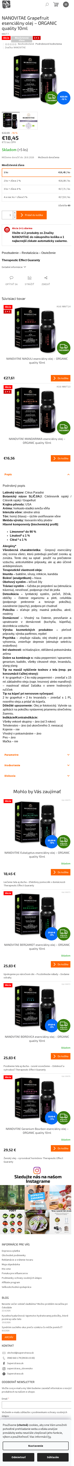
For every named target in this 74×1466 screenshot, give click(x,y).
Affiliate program (11, 1282)
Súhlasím (53, 1457)
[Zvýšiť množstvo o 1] (14, 213)
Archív (9, 1337)
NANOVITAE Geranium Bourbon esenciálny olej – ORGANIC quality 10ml (37, 1130)
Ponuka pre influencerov (15, 1273)
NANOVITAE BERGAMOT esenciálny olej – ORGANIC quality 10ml (37, 946)
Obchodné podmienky (14, 1255)
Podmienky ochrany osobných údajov (22, 1278)
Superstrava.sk (15, 1363)
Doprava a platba (11, 1251)
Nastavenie (35, 1446)
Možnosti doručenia (48, 157)
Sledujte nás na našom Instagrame (38, 1178)
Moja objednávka (11, 1264)
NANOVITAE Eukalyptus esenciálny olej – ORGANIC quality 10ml (37, 854)
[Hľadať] (47, 4)
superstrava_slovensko (20, 1368)
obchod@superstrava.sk (20, 1353)
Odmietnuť (18, 1457)
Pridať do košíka (34, 214)
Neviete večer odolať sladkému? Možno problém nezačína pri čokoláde (35, 1305)
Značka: (15, 47)
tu (49, 1437)
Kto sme (6, 1269)
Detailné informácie (12, 267)
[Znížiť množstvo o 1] (14, 217)
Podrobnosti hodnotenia (49, 44)
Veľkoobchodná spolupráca (16, 1287)
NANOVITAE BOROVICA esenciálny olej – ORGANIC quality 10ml (37, 1038)
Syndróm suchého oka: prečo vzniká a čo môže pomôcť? (32, 1327)
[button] (37, 878)
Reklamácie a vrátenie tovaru (17, 1260)
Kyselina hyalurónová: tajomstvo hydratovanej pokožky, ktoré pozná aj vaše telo (35, 1317)
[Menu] (66, 4)
